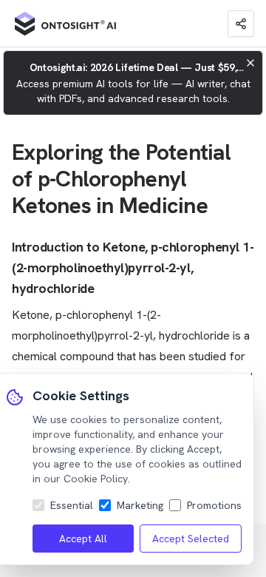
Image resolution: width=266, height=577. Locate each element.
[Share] (241, 23)
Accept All (83, 538)
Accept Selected (190, 538)
